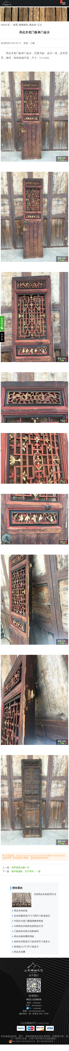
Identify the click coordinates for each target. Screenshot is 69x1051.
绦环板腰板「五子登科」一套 (26, 871)
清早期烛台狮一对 (20, 867)
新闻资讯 (23, 25)
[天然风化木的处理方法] (21, 906)
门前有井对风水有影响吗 (26, 931)
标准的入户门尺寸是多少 (26, 946)
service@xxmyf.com (36, 1011)
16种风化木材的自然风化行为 (28, 926)
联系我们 (34, 996)
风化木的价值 (20, 910)
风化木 (32, 25)
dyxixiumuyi (36, 1005)
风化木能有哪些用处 (24, 936)
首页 (15, 25)
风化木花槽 (19, 952)
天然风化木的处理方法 (45, 894)
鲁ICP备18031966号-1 (46, 1041)
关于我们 (34, 975)
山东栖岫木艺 (29, 1023)
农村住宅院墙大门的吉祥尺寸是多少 (32, 941)
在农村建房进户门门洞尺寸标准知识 (32, 916)
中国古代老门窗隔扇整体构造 (28, 921)
